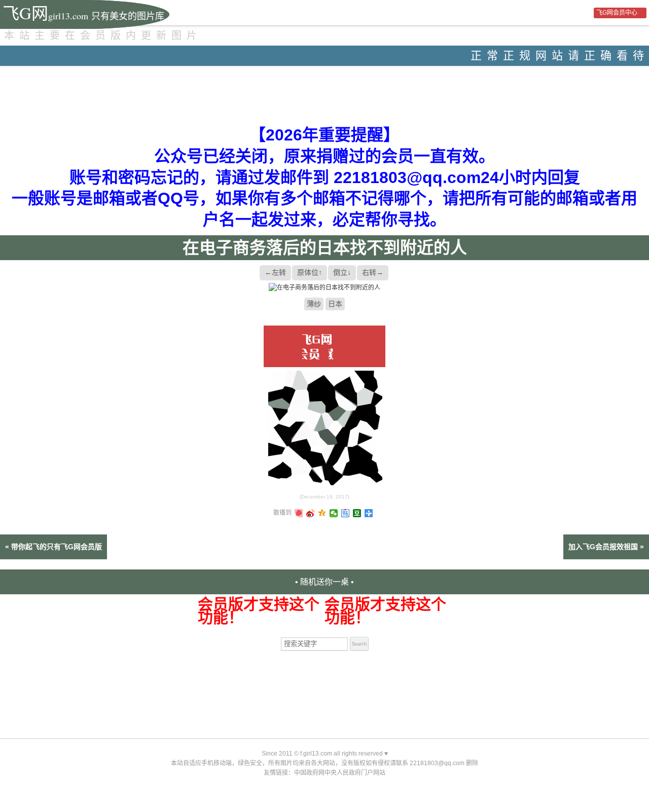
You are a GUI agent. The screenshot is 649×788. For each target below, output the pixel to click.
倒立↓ (342, 272)
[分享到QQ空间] (322, 513)
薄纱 (314, 304)
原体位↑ (309, 272)
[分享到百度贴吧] (345, 513)
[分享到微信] (334, 513)
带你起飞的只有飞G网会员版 (56, 547)
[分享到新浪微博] (310, 513)
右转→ (372, 272)
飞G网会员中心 (616, 12)
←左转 (275, 272)
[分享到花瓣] (299, 513)
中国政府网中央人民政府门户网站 (339, 772)
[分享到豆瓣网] (357, 513)
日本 (335, 304)
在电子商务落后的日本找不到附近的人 (325, 247)
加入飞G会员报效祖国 (603, 547)
